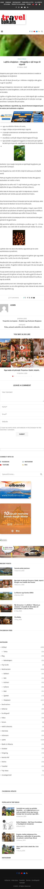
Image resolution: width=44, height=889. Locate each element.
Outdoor (23, 749)
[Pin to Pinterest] (31, 298)
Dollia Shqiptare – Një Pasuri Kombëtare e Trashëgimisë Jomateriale (29, 823)
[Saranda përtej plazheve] (6, 571)
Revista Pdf (23, 757)
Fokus (23, 718)
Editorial (23, 709)
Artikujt (23, 647)
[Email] (24, 7)
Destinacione (23, 669)
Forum (23, 722)
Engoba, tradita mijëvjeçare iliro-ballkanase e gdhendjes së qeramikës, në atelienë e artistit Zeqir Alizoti (28, 836)
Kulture (24, 687)
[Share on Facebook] (27, 298)
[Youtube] (21, 7)
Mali (24, 691)
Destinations (23, 704)
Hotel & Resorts (23, 726)
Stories (23, 762)
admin (13, 305)
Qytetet (24, 696)
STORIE (29, 4)
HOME (2, 2)
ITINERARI (8, 2)
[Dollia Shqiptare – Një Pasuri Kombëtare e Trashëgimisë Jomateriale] (8, 825)
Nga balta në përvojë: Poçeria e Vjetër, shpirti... (22, 370)
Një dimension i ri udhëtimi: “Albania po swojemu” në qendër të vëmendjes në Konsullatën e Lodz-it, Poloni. (27, 606)
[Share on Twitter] (29, 298)
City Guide (23, 665)
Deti (24, 678)
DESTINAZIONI (16, 2)
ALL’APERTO (38, 2)
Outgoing (23, 753)
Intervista (23, 731)
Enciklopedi (23, 713)
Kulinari (24, 682)
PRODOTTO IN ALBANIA (18, 4)
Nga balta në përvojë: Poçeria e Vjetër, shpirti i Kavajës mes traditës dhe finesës (29, 581)
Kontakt (22, 883)
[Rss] (27, 7)
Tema (24, 652)
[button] (1, 357)
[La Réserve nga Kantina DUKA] (6, 596)
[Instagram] (18, 7)
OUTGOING (7, 4)
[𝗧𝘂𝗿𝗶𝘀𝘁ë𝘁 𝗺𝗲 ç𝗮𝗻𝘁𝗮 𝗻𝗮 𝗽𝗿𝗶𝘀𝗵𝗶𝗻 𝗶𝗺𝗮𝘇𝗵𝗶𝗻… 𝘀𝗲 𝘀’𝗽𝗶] (8, 812)
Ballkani (24, 674)
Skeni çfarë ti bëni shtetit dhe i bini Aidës (27, 847)
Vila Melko (17, 617)
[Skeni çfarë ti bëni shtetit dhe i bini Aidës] (8, 850)
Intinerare (23, 735)
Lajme (23, 740)
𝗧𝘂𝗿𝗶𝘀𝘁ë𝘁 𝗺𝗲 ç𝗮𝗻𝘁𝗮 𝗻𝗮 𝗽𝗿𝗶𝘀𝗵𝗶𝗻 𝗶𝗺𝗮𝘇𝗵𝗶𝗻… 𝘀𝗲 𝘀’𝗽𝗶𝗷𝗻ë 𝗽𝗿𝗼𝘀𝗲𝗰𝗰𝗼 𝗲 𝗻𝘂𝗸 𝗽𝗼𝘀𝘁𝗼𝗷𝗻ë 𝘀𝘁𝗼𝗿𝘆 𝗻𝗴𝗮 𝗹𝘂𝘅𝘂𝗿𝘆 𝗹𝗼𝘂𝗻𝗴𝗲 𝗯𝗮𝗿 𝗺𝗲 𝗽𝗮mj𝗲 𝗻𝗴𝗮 (27, 811)
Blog (23, 656)
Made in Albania (23, 744)
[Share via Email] (34, 298)
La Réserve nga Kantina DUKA (23, 593)
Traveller (23, 766)
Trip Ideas (23, 771)
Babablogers (24, 660)
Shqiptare (24, 700)
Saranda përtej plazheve (22, 568)
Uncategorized (23, 775)
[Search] (42, 31)
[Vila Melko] (6, 620)
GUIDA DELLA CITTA (27, 2)
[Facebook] (29, 31)
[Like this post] (25, 298)
